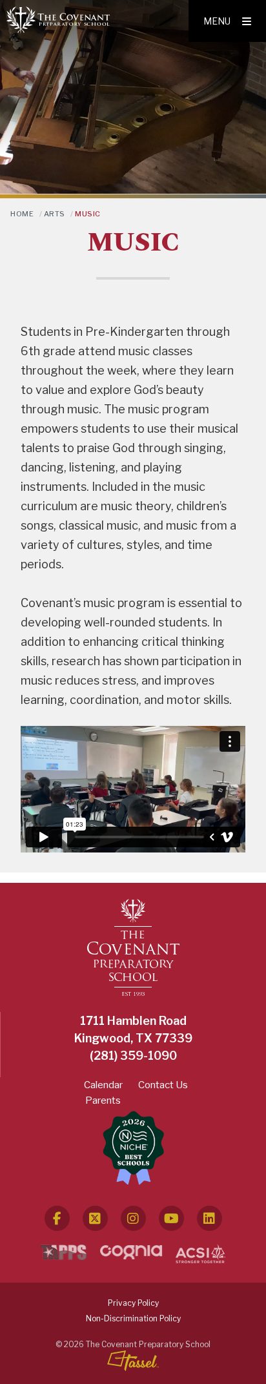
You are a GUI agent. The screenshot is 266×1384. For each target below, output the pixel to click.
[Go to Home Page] (58, 19)
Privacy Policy (133, 1303)
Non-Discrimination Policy (133, 1318)
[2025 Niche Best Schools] (133, 1148)
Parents (103, 1100)
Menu (216, 20)
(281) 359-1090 (133, 1055)
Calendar (103, 1085)
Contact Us (163, 1085)
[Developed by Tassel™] (133, 1360)
